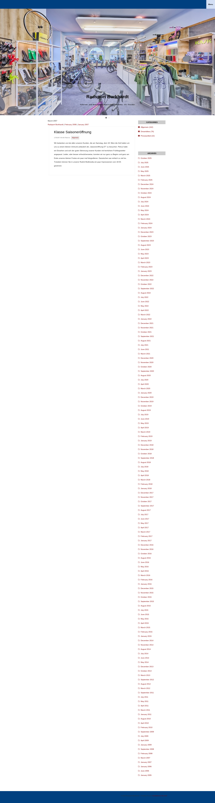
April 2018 (145, 475)
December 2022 (147, 275)
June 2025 (145, 167)
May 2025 (145, 171)
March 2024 (145, 219)
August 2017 (146, 510)
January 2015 (146, 636)
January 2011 (146, 714)
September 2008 (147, 749)
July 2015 (144, 610)
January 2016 (146, 584)
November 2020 (147, 362)
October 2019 (146, 406)
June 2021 (145, 349)
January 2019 (146, 441)
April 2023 (145, 258)
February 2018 (146, 484)
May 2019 (145, 423)
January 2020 (146, 393)
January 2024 (146, 228)
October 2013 (146, 671)
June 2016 (145, 562)
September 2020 (147, 371)
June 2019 (145, 419)
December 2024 (147, 184)
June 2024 (145, 206)
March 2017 (145, 532)
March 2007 (145, 758)
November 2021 (147, 328)
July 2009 (144, 736)
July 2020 (144, 380)
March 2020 (145, 388)
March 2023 (145, 262)
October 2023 (146, 236)
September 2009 (147, 732)
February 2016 (146, 580)
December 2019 (147, 397)
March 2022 (145, 315)
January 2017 (146, 541)
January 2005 (146, 775)
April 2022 (145, 310)
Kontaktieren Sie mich (159, 796)
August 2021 (146, 341)
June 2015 (145, 614)
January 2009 (146, 745)
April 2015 (145, 623)
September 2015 (147, 601)
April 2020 (145, 384)
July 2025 (144, 163)
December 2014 (147, 640)
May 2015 (145, 619)
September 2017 (147, 506)
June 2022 (145, 302)
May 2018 (145, 471)
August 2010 (146, 719)
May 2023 (145, 254)
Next (210, 62)
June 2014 (145, 658)
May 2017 (145, 523)
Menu (210, 4)
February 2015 (146, 632)
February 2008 (70, 125)
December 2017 (147, 493)
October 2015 (146, 597)
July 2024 (144, 202)
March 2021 (145, 354)
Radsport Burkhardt (55, 125)
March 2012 (145, 688)
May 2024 (145, 210)
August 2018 (146, 462)
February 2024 (146, 223)
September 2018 (147, 458)
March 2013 (145, 675)
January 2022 (146, 319)
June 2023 (145, 249)
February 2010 (146, 727)
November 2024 (147, 189)
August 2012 (146, 684)
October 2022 (146, 284)
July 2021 (144, 345)
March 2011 (145, 710)
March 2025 (145, 176)
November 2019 (147, 401)
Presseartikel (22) (148, 136)
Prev (4, 62)
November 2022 (147, 280)
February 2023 (146, 267)
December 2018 (147, 445)
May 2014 (145, 662)
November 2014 (147, 645)
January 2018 (146, 488)
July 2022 (144, 297)
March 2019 (145, 432)
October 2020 (146, 367)
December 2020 (147, 358)
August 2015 (146, 606)
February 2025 (146, 180)
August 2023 (146, 245)
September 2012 (147, 680)
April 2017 (145, 528)
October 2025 (146, 158)
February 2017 (146, 536)
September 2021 (147, 336)
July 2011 (144, 697)
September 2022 (147, 289)
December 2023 (147, 232)
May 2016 (145, 567)
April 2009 (145, 740)
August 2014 (146, 649)
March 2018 (145, 480)
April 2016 (145, 571)
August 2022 (146, 293)
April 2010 (145, 723)
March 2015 (145, 627)
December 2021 (147, 323)
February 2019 (146, 436)
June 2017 (145, 519)
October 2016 (146, 554)
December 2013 (147, 667)
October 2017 (146, 501)
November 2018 (147, 449)
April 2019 (145, 428)
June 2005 (145, 771)
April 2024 (145, 215)
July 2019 (144, 415)
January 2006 (146, 766)
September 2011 (147, 693)
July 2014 (144, 654)
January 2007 (83, 125)
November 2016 (147, 549)
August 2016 (146, 558)
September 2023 (147, 241)
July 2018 (144, 467)
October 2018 (146, 454)
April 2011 (145, 706)
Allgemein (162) (147, 127)
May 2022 (145, 306)
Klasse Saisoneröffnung (72, 132)
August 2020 (146, 375)
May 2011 (144, 701)
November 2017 (147, 497)
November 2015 (147, 593)
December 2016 (147, 545)
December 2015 (147, 588)
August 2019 (146, 410)
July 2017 (144, 514)
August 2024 (146, 197)
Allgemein (75, 138)
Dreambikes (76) (147, 131)
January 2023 (146, 271)
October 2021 (146, 332)
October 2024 (146, 193)
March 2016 (145, 575)
